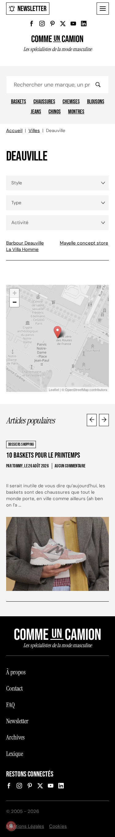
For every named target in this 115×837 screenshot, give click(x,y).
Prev (92, 420)
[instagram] (42, 23)
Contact (14, 688)
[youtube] (73, 23)
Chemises (71, 102)
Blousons (95, 102)
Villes (34, 130)
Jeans (36, 112)
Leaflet (54, 389)
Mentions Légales (25, 826)
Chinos (54, 112)
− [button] (15, 302)
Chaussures (44, 102)
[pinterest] (52, 23)
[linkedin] (83, 23)
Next (104, 420)
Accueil (14, 130)
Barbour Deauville (25, 243)
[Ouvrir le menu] (103, 8)
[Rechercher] (98, 84)
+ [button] (15, 293)
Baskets (18, 102)
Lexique (14, 754)
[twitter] (63, 23)
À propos (15, 672)
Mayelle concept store (84, 243)
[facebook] (31, 23)
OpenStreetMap (77, 389)
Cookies (58, 826)
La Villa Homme (22, 249)
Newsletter (32, 8)
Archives (15, 737)
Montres (76, 112)
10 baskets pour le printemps (43, 455)
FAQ (10, 705)
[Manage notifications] (11, 826)
